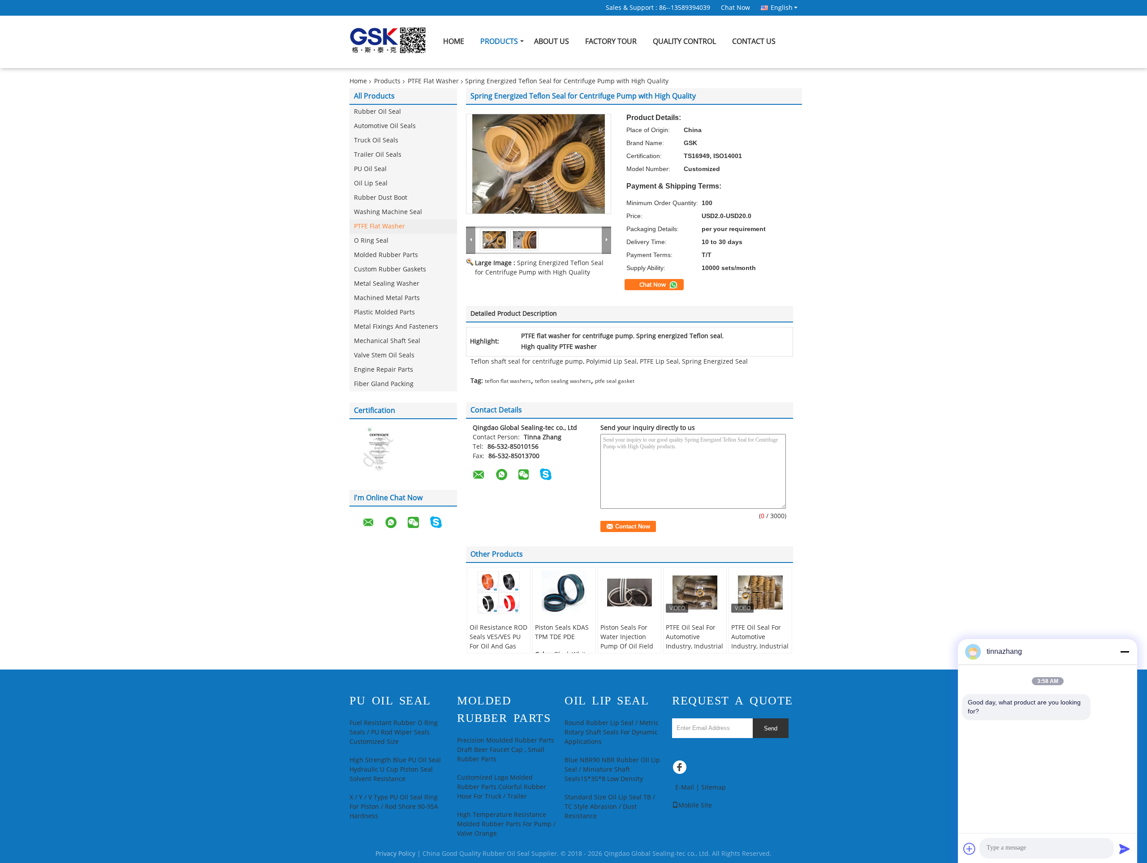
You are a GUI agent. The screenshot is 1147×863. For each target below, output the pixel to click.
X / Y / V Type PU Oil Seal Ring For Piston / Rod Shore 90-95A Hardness (393, 807)
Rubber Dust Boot (380, 198)
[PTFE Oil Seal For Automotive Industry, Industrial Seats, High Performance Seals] (695, 592)
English (782, 7)
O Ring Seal (371, 241)
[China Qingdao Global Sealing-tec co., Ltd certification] (376, 450)
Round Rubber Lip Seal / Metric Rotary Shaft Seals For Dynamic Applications (612, 732)
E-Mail (684, 787)
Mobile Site (695, 805)
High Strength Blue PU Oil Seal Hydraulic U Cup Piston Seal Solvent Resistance (395, 769)
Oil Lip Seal (371, 183)
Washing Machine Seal (388, 212)
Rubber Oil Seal (377, 112)
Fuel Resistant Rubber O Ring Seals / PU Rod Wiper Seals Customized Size (393, 732)
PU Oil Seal (370, 169)
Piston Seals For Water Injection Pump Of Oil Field (626, 637)
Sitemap (713, 787)
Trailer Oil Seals (377, 155)
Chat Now (735, 8)
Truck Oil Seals (376, 140)
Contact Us (754, 41)
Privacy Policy (395, 854)
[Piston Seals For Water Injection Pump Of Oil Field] (629, 592)
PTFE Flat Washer (433, 81)
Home (453, 41)
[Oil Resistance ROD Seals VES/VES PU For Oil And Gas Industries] (498, 592)
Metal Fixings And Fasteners (396, 327)
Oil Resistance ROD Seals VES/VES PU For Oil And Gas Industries (498, 642)
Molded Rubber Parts (386, 255)
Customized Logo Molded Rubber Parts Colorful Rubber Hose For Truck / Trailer (501, 787)
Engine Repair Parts (383, 370)
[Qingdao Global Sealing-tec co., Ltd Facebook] (681, 769)
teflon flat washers (508, 381)
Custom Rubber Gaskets (390, 269)
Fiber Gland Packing (384, 384)
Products (499, 41)
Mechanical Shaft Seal (387, 341)
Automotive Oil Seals (385, 126)
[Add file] (969, 849)
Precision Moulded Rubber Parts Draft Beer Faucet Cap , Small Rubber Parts (505, 750)
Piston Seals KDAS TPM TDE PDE (562, 632)
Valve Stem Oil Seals (384, 355)
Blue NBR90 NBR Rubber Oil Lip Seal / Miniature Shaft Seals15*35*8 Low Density (612, 769)
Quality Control (684, 41)
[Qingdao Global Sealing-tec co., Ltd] (471, 239)
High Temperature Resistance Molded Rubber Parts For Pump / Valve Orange (506, 824)
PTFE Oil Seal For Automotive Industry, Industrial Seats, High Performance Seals (694, 646)
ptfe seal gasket (614, 381)
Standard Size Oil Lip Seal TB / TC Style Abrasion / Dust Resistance (610, 807)
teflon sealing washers (563, 381)
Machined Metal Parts (387, 298)
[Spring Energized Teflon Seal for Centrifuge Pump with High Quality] (538, 164)
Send (770, 728)
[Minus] (1124, 651)
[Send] (1124, 849)
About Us (551, 41)
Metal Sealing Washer (386, 284)
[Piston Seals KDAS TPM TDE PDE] (564, 592)
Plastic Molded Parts (384, 312)
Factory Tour (611, 41)
